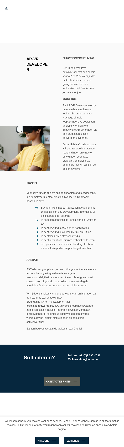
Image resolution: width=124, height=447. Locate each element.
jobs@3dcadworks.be (39, 305)
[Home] (6, 8)
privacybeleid (109, 425)
